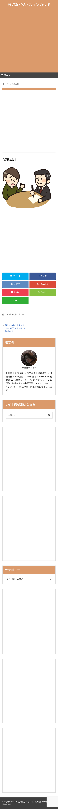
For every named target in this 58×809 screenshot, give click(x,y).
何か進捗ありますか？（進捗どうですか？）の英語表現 (15, 328)
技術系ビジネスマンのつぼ (29, 4)
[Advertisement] (29, 41)
